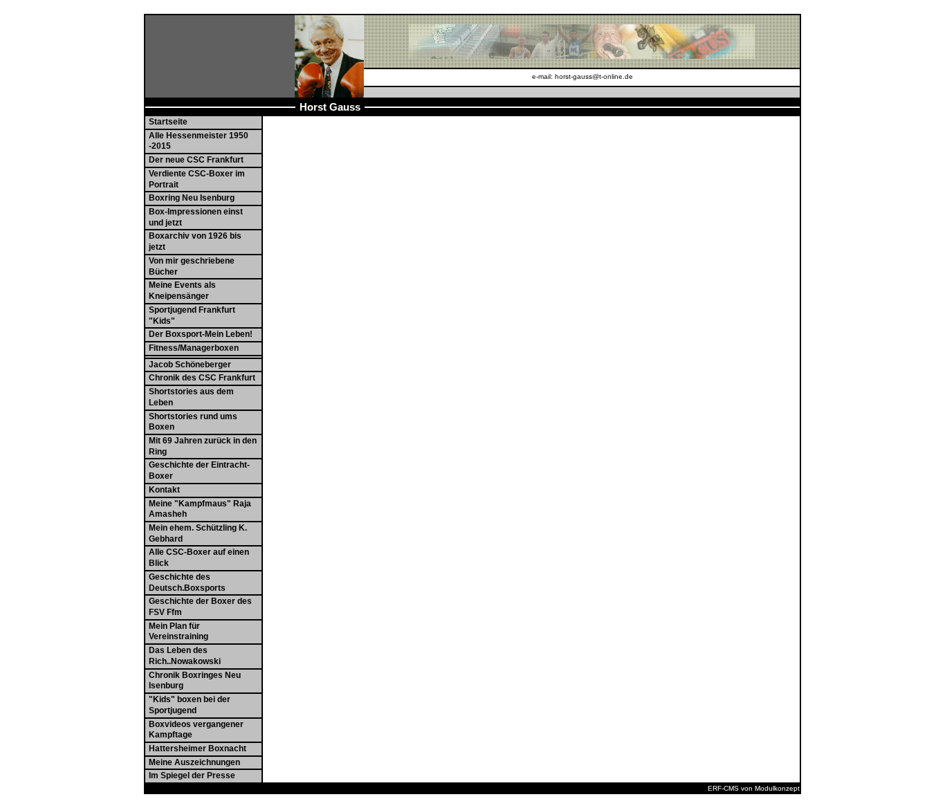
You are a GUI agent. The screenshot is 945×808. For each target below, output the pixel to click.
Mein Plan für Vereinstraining (178, 631)
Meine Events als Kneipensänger (182, 290)
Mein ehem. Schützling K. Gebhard (198, 533)
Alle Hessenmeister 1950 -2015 (198, 141)
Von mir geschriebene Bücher (192, 266)
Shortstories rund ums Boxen (193, 422)
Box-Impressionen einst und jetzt (196, 217)
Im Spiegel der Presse (192, 775)
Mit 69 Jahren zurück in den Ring (203, 446)
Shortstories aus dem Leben (191, 397)
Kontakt (164, 490)
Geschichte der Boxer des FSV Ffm (200, 606)
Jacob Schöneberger (190, 364)
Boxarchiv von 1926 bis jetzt (195, 241)
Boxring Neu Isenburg (192, 198)
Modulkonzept (777, 788)
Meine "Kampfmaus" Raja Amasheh (200, 509)
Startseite (168, 122)
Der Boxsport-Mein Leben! (201, 334)
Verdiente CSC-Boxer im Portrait (197, 179)
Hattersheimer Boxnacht (197, 748)
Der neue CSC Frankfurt (196, 160)
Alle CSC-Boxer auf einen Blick (199, 557)
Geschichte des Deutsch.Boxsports (187, 582)
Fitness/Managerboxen (194, 348)
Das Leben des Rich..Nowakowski (185, 655)
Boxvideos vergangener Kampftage (196, 729)
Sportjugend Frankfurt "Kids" (192, 315)
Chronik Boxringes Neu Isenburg (195, 680)
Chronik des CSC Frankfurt (202, 378)
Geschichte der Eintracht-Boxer (199, 470)
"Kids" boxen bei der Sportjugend (189, 705)
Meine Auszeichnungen (194, 762)
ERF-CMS (723, 788)
